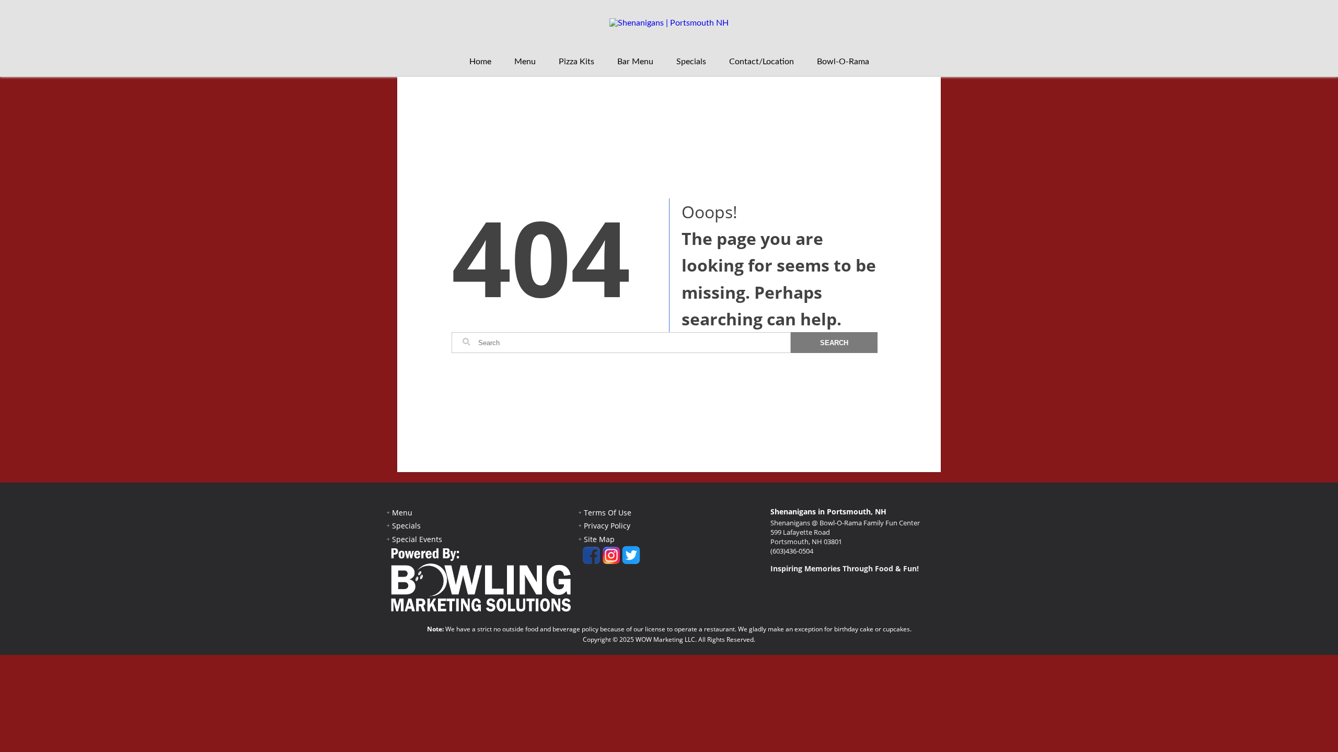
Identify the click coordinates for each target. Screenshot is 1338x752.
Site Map (599, 539)
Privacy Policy (607, 526)
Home (480, 61)
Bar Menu (635, 61)
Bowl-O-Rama (843, 61)
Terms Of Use (607, 513)
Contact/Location (761, 61)
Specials (691, 61)
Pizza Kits (576, 61)
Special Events (417, 539)
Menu (525, 61)
